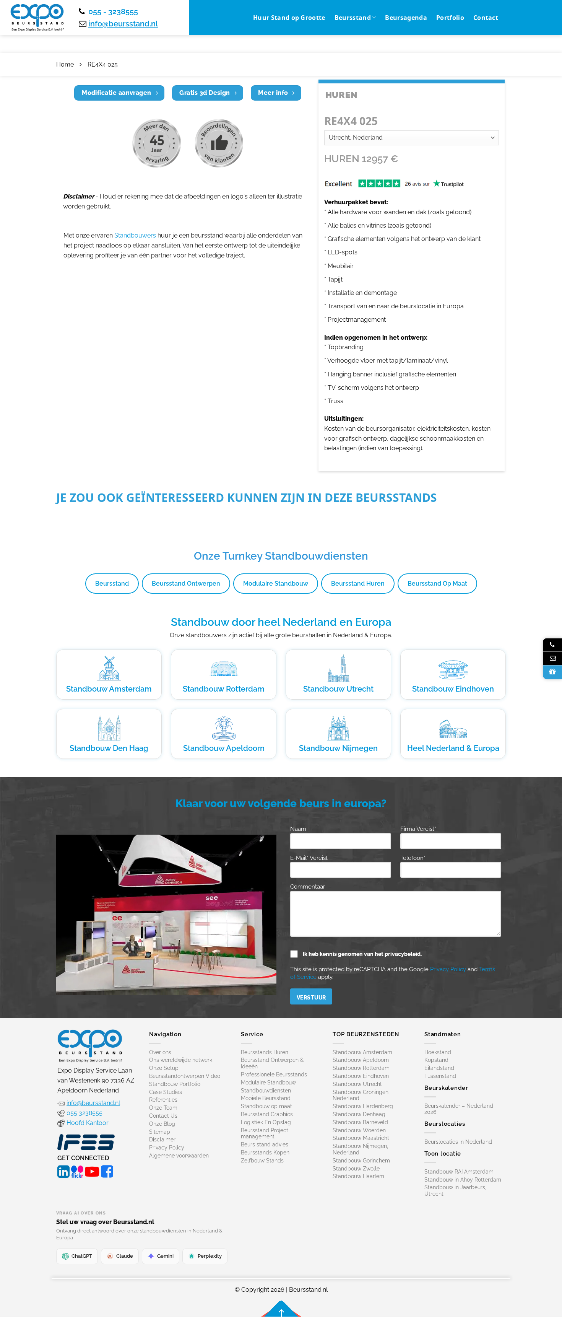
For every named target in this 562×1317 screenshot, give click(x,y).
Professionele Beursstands (274, 1074)
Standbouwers (135, 235)
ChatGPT (81, 1256)
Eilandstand (439, 1068)
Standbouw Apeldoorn (224, 748)
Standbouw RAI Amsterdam (459, 1172)
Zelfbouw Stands (262, 1160)
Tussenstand (440, 1076)
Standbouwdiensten (266, 1090)
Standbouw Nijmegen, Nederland (360, 1149)
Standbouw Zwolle (356, 1169)
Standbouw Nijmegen (338, 748)
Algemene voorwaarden (179, 1156)
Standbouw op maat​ (266, 1106)
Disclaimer (162, 1139)
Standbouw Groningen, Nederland (361, 1095)
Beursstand (353, 17)
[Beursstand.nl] (37, 17)
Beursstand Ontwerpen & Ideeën (272, 1063)
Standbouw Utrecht (338, 689)
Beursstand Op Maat (437, 583)
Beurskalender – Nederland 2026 (458, 1109)
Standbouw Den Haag (109, 748)
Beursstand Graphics (267, 1114)
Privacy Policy (448, 969)
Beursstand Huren (358, 583)
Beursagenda (406, 17)
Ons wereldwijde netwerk (180, 1060)
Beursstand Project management (264, 1133)
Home (65, 64)
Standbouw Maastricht (361, 1138)
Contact (485, 17)
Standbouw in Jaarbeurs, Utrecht (455, 1190)
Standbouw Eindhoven (453, 689)
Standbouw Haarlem (358, 1176)
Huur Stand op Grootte (289, 17)
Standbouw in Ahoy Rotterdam (462, 1180)
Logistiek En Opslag (266, 1122)
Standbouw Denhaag (359, 1114)
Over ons (160, 1052)
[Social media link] (63, 1170)
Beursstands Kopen (265, 1152)
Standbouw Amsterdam (109, 689)
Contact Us (163, 1116)
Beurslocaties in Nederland (458, 1142)
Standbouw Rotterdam (224, 689)
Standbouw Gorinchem (361, 1160)
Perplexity (210, 1256)
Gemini (165, 1256)
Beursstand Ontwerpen (186, 583)
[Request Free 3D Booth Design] (552, 672)
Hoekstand (437, 1052)
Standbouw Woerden (359, 1130)
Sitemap (159, 1132)
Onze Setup (164, 1068)
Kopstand (436, 1060)
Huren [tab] (341, 95)
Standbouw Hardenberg (363, 1106)
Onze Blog (162, 1124)
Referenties (163, 1100)
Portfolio (450, 17)
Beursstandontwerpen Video (184, 1076)
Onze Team (163, 1108)
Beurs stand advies (264, 1144)
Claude (124, 1256)
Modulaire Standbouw (275, 583)
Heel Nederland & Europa (453, 748)
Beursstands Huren (264, 1052)
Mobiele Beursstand (266, 1098)
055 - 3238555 (113, 11)
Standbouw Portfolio (174, 1084)
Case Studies (165, 1092)
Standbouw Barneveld (360, 1122)
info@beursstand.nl (123, 23)
